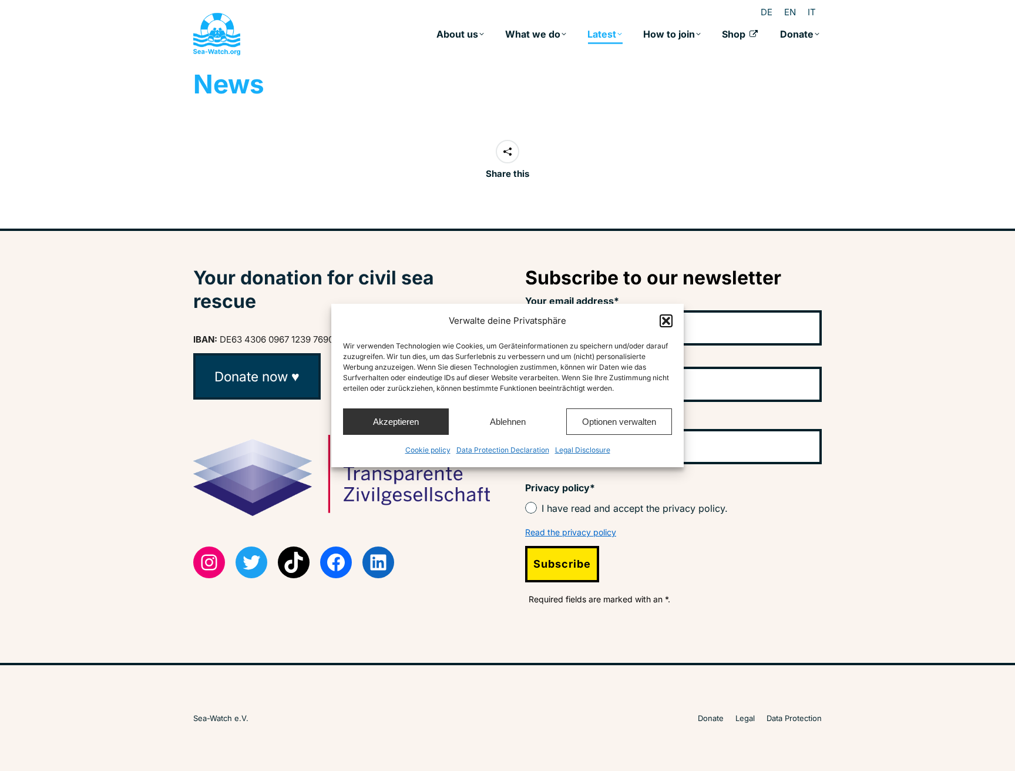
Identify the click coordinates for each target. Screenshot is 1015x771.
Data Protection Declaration (502, 449)
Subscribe (562, 564)
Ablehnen (508, 422)
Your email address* (572, 301)
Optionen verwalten (619, 422)
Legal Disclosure (582, 449)
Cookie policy (428, 449)
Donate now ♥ (257, 376)
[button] (666, 321)
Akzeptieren (396, 422)
